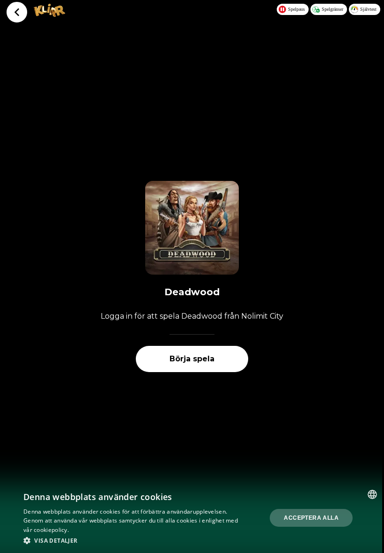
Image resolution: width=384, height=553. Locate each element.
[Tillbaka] (17, 12)
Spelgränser (332, 9)
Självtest (368, 9)
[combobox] (372, 494)
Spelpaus (296, 9)
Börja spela (192, 358)
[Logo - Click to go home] (49, 14)
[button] (131, 540)
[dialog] (192, 518)
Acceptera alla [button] (311, 518)
